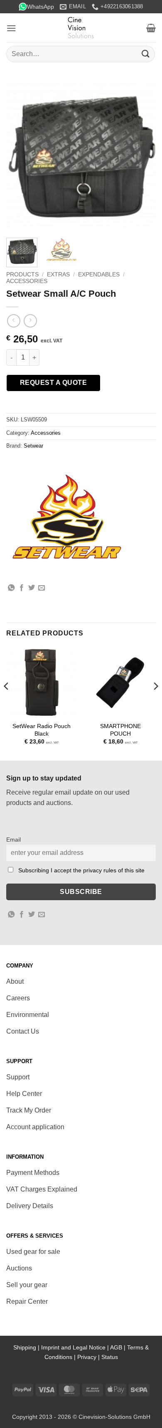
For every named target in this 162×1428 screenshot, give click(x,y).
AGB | (118, 1347)
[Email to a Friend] (41, 588)
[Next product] (13, 320)
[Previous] (19, 157)
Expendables (99, 274)
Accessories (26, 281)
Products (22, 274)
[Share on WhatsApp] (11, 588)
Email (13, 839)
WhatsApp (40, 6)
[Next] (142, 157)
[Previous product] (30, 320)
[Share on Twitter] (31, 588)
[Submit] (145, 54)
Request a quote (53, 382)
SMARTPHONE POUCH (120, 730)
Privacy (86, 1357)
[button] (11, 28)
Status (109, 1357)
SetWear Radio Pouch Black (41, 730)
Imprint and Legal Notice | (75, 1347)
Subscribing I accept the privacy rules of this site (81, 870)
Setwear (33, 446)
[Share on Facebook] (21, 588)
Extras (58, 274)
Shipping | (27, 1347)
